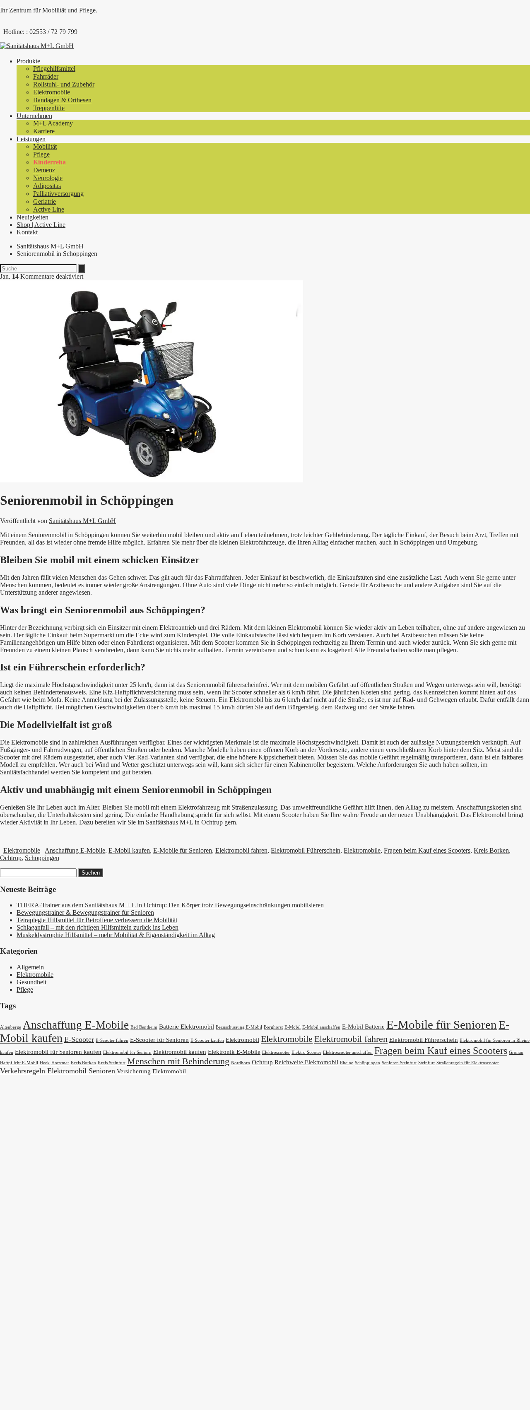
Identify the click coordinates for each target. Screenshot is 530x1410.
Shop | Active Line (41, 224)
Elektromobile (51, 92)
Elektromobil (242, 1039)
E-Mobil (292, 1027)
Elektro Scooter (306, 1052)
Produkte (28, 61)
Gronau (516, 1052)
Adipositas (47, 185)
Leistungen (31, 138)
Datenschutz (33, 1259)
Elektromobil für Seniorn (127, 1052)
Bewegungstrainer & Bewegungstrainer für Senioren (85, 912)
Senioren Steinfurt (399, 1063)
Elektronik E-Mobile (234, 1051)
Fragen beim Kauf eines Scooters (427, 850)
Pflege (41, 154)
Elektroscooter (276, 1052)
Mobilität (45, 146)
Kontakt (27, 232)
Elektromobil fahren (241, 850)
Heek (45, 1063)
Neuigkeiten (32, 217)
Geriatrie (44, 201)
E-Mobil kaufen (129, 850)
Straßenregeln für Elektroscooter (467, 1063)
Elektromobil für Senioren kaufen (58, 1051)
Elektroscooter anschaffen (348, 1052)
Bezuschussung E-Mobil (239, 1027)
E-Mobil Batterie (363, 1026)
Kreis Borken (491, 850)
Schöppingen (42, 857)
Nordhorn (240, 1063)
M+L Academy (53, 123)
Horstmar (60, 1063)
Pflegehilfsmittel (54, 68)
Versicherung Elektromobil (151, 1071)
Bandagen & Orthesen (62, 100)
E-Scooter (79, 1039)
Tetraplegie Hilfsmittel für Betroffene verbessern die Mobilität (97, 919)
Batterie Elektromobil (186, 1026)
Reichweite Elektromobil (306, 1062)
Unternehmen (34, 115)
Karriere (44, 131)
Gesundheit (31, 982)
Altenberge (10, 1027)
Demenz (44, 170)
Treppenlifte (49, 107)
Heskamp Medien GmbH (212, 1385)
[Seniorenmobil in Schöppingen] (151, 480)
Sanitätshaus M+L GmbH (50, 246)
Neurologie (48, 177)
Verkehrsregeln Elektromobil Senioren (57, 1071)
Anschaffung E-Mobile (75, 850)
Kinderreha (49, 162)
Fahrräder (45, 76)
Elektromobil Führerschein (305, 850)
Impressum (31, 1266)
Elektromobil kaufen (179, 1051)
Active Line (48, 209)
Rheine (346, 1063)
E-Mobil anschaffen (321, 1027)
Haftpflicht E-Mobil (19, 1063)
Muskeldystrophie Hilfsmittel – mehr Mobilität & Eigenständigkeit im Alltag (116, 934)
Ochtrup (11, 857)
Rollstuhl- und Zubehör (63, 84)
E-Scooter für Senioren (159, 1039)
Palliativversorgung (58, 193)
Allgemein (30, 967)
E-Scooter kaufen (207, 1040)
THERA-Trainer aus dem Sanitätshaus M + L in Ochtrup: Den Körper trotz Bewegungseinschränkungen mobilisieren (170, 905)
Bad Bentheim (143, 1027)
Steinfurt (426, 1063)
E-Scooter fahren (112, 1040)
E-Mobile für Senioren (182, 850)
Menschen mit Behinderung (178, 1061)
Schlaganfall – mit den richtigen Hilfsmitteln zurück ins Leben (97, 927)
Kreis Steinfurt (111, 1063)
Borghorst (273, 1027)
